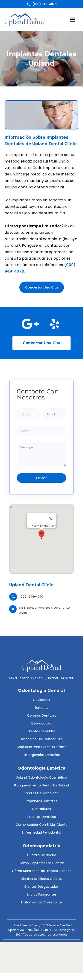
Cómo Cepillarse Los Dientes (42, 863)
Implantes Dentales (41, 801)
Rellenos (41, 707)
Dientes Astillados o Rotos (41, 879)
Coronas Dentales (41, 715)
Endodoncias (41, 723)
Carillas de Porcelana (42, 793)
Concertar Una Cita (41, 287)
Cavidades (41, 700)
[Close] (50, 518)
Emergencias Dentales (42, 755)
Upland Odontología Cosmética (41, 777)
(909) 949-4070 (31, 596)
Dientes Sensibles (42, 731)
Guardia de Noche (41, 855)
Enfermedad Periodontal (41, 832)
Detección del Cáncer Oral (41, 739)
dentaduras (41, 809)
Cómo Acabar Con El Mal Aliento (42, 824)
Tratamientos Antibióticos (41, 902)
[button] (72, 19)
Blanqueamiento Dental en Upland (41, 785)
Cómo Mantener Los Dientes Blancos (41, 871)
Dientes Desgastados (41, 886)
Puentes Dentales (41, 817)
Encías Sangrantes (41, 894)
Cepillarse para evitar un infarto (41, 747)
